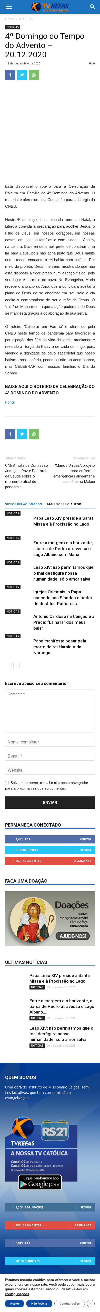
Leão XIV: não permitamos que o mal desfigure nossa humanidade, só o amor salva (63, 573)
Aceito (14, 1304)
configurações (17, 1294)
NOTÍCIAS (26, 19)
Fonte (10, 402)
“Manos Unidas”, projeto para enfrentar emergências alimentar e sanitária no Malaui (74, 473)
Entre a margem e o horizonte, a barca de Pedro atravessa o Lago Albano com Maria (63, 548)
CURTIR (85, 839)
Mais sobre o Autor (64, 504)
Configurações (69, 1304)
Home (9, 19)
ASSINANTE (82, 861)
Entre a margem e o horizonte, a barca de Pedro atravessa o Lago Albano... (61, 1006)
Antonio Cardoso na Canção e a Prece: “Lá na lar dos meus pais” (63, 622)
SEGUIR (85, 850)
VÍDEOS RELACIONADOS (23, 504)
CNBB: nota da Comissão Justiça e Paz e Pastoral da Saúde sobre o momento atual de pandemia (26, 476)
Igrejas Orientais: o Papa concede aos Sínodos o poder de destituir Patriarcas (62, 597)
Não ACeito (39, 1304)
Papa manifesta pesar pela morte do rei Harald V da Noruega (59, 646)
